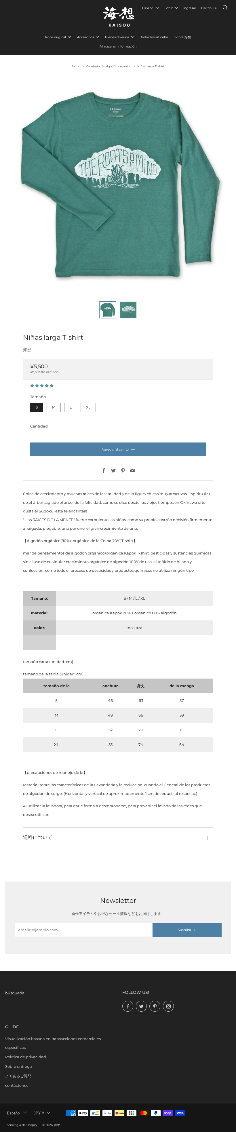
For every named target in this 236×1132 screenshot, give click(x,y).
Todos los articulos (154, 37)
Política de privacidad (25, 1057)
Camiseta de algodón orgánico (108, 66)
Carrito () (209, 8)
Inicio (76, 66)
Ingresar (189, 8)
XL (88, 407)
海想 (27, 349)
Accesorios (85, 37)
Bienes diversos (117, 37)
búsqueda (14, 993)
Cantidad (39, 426)
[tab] (107, 309)
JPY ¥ (168, 8)
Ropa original (55, 37)
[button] (42, 385)
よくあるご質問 (18, 1076)
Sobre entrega (18, 1066)
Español (148, 8)
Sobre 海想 (182, 37)
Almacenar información (118, 46)
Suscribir (184, 930)
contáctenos (16, 1085)
